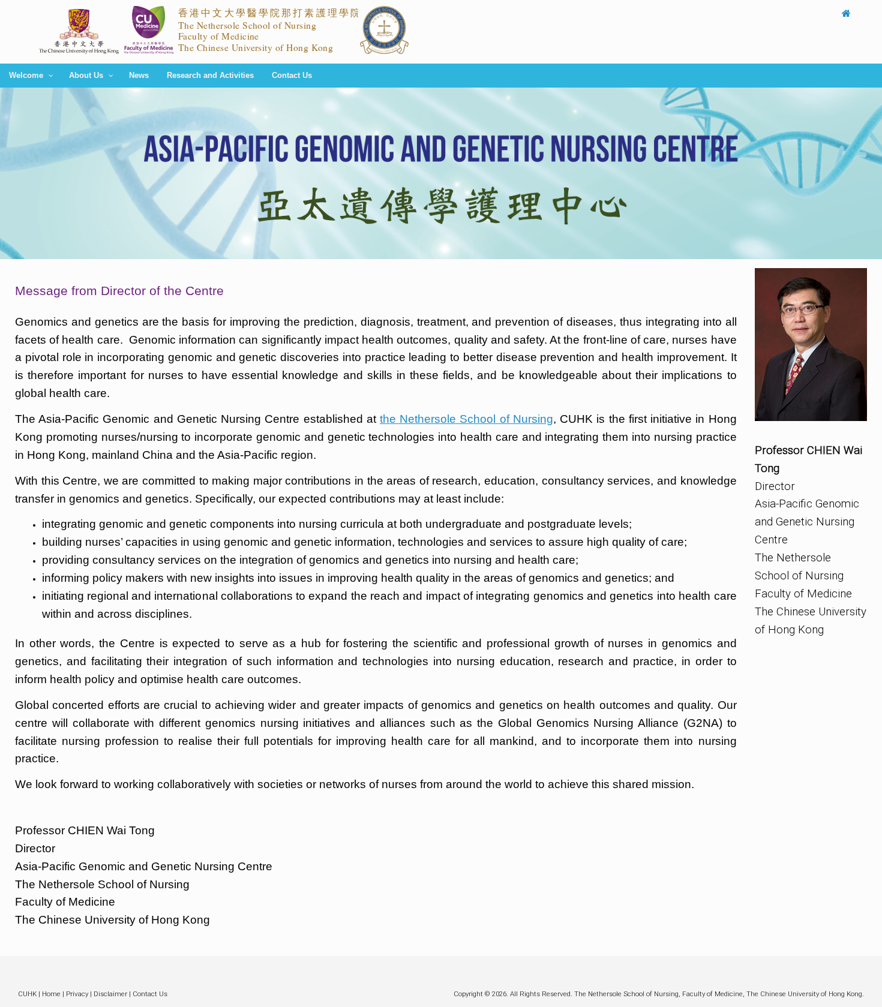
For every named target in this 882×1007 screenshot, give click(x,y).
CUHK (27, 994)
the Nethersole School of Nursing (466, 419)
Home (51, 994)
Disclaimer (110, 994)
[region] (441, 173)
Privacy (77, 994)
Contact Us (150, 994)
